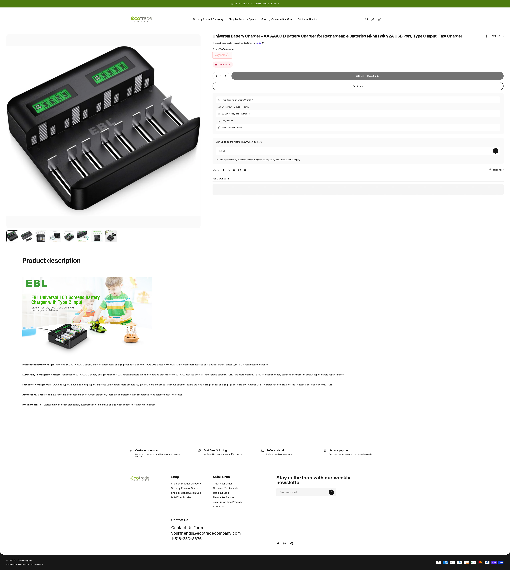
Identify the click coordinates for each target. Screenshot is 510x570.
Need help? (498, 170)
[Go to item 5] (69, 236)
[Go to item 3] (41, 236)
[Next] (193, 137)
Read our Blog (221, 492)
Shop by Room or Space (184, 488)
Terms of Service (287, 160)
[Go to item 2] (27, 236)
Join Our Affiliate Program (227, 502)
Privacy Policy (269, 160)
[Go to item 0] (12, 236)
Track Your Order (222, 483)
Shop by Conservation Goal (186, 492)
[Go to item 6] (83, 236)
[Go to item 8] (111, 236)
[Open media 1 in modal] (103, 131)
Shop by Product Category (186, 483)
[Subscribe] (495, 151)
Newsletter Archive (223, 497)
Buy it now (358, 86)
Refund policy (11, 564)
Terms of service (36, 564)
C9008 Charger (222, 55)
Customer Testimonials (225, 488)
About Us (218, 506)
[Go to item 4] (55, 236)
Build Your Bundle (181, 497)
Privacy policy (23, 564)
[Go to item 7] (97, 236)
